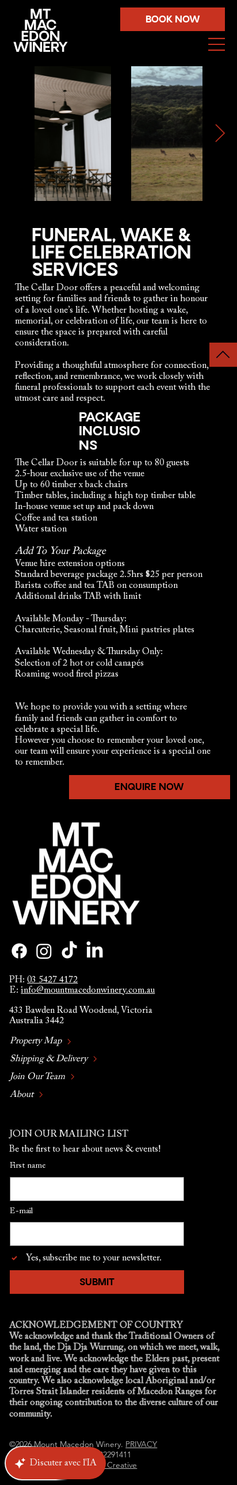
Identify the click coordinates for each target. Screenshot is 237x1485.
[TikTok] (69, 951)
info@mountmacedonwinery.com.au (88, 990)
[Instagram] (44, 951)
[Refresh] (223, 355)
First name (27, 1166)
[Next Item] (219, 133)
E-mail (21, 1211)
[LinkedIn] (95, 951)
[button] (172, 19)
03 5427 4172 (52, 980)
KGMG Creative (108, 1465)
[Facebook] (19, 951)
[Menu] (216, 44)
